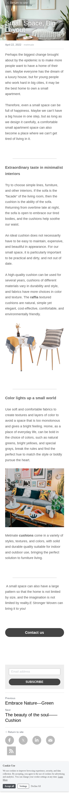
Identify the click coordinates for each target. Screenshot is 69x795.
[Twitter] (23, 740)
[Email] (50, 740)
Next (7, 709)
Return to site (19, 2)
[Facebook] (9, 740)
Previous (10, 698)
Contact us (34, 632)
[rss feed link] (11, 750)
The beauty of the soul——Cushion (31, 717)
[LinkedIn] (36, 740)
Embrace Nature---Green (29, 703)
